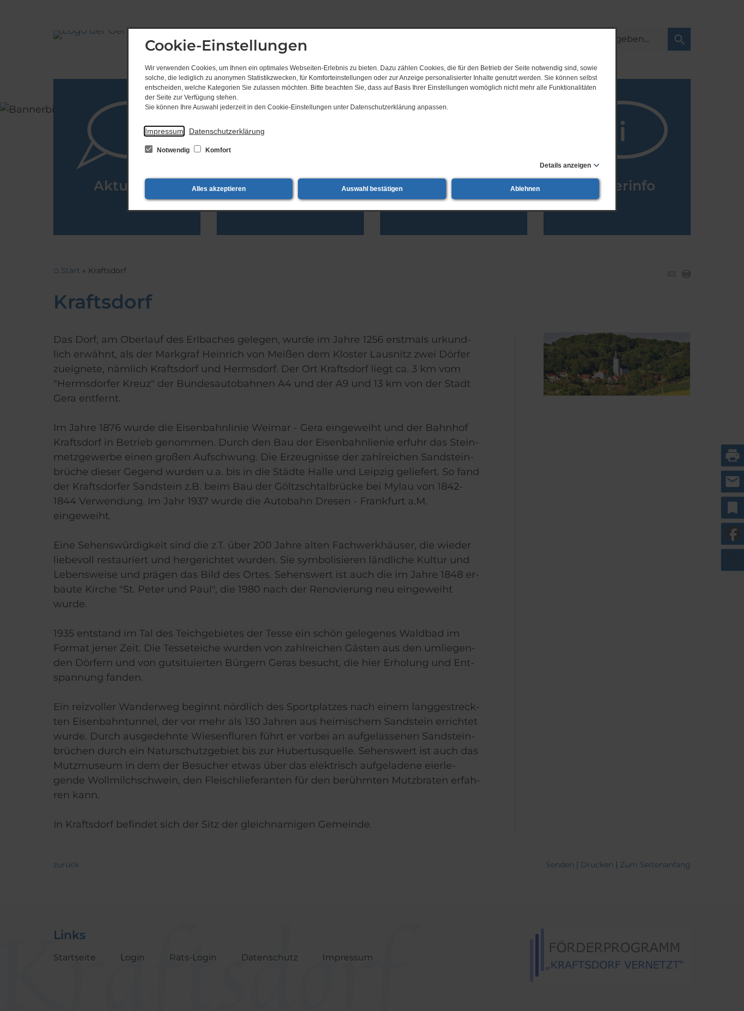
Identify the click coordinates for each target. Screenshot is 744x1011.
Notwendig (173, 150)
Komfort (217, 150)
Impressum (164, 131)
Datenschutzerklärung (227, 131)
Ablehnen (525, 189)
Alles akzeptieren (219, 189)
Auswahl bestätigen (372, 189)
